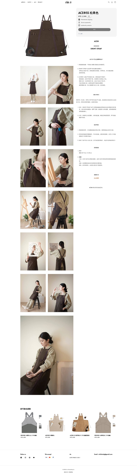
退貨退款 (71, 472)
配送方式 (66, 472)
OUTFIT (29, 2)
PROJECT (40, 2)
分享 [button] (81, 33)
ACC (35, 2)
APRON (23, 2)
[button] (108, 2)
